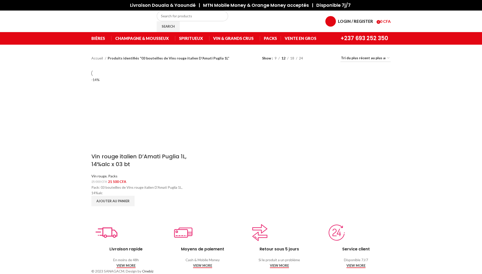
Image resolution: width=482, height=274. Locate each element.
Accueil (97, 58)
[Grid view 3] (322, 58)
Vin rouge (99, 176)
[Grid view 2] (314, 58)
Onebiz (147, 271)
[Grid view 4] (330, 58)
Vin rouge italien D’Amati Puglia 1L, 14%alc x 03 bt (139, 160)
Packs (112, 176)
